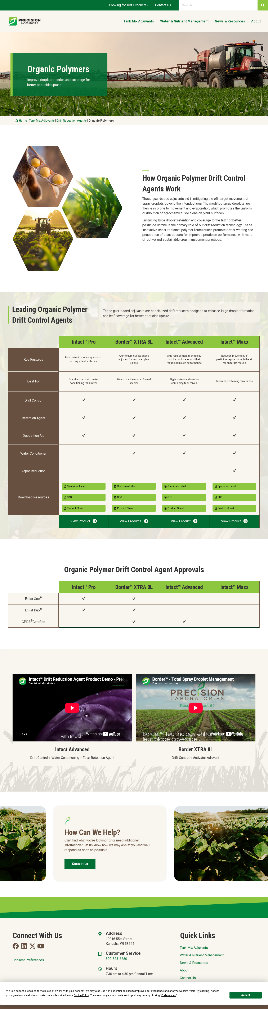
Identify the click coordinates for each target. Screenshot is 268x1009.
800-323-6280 (116, 959)
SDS (69, 497)
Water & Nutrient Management (202, 955)
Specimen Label (76, 486)
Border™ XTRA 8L (134, 342)
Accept (245, 995)
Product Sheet (75, 508)
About (184, 970)
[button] (84, 521)
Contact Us (163, 5)
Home (23, 120)
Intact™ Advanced (184, 342)
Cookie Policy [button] (81, 995)
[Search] (263, 5)
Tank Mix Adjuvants (42, 120)
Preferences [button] (168, 995)
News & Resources (194, 963)
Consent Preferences (28, 960)
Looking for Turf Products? (128, 5)
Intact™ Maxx (234, 342)
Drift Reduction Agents (72, 120)
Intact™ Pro (84, 342)
